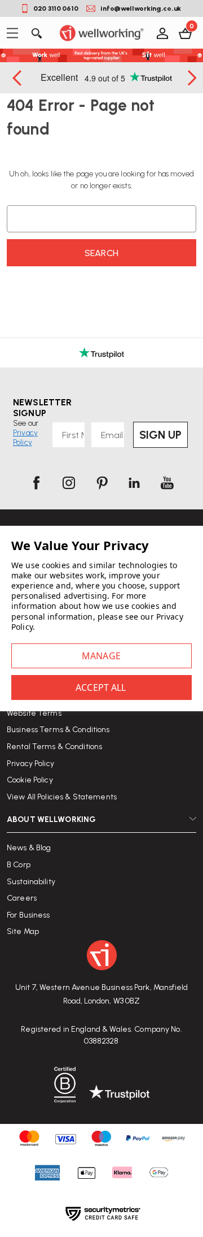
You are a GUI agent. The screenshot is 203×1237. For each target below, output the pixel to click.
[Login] (162, 33)
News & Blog (29, 848)
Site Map (23, 931)
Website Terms (34, 713)
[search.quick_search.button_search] (36, 33)
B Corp (18, 865)
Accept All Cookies (101, 687)
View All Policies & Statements (62, 797)
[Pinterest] (101, 483)
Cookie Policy (30, 780)
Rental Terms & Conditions (54, 746)
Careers (22, 898)
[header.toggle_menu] (15, 33)
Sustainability (31, 881)
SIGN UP (160, 435)
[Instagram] (69, 483)
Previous (18, 77)
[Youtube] (167, 483)
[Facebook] (36, 483)
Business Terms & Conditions (58, 729)
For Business (28, 915)
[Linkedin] (134, 483)
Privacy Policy (30, 763)
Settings (101, 655)
